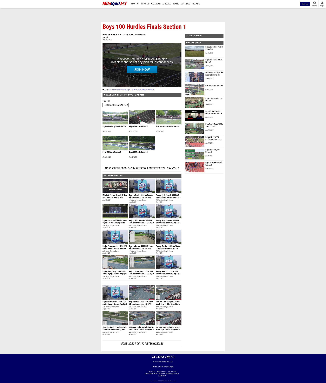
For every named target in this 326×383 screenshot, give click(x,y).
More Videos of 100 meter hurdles (142, 343)
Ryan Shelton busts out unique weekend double (213, 112)
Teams (176, 4)
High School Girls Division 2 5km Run (214, 48)
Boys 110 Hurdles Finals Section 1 (213, 164)
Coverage (185, 4)
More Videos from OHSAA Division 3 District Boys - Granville (142, 168)
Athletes (166, 4)
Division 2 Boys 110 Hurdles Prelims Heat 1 (213, 138)
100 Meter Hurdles (148, 90)
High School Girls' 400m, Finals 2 (213, 61)
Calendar (155, 4)
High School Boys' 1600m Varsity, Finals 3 (214, 125)
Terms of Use (172, 371)
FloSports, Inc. (168, 361)
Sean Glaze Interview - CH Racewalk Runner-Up (214, 74)
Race (139, 90)
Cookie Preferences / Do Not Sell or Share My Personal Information (162, 375)
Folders (106, 101)
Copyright (161, 361)
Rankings (144, 4)
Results (134, 4)
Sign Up (305, 4)
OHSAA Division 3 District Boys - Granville (124, 34)
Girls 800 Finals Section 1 (214, 85)
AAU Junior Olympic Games (137, 200)
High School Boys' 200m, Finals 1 (214, 99)
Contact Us (151, 371)
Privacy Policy (161, 371)
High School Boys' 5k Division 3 (212, 151)
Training (196, 4)
